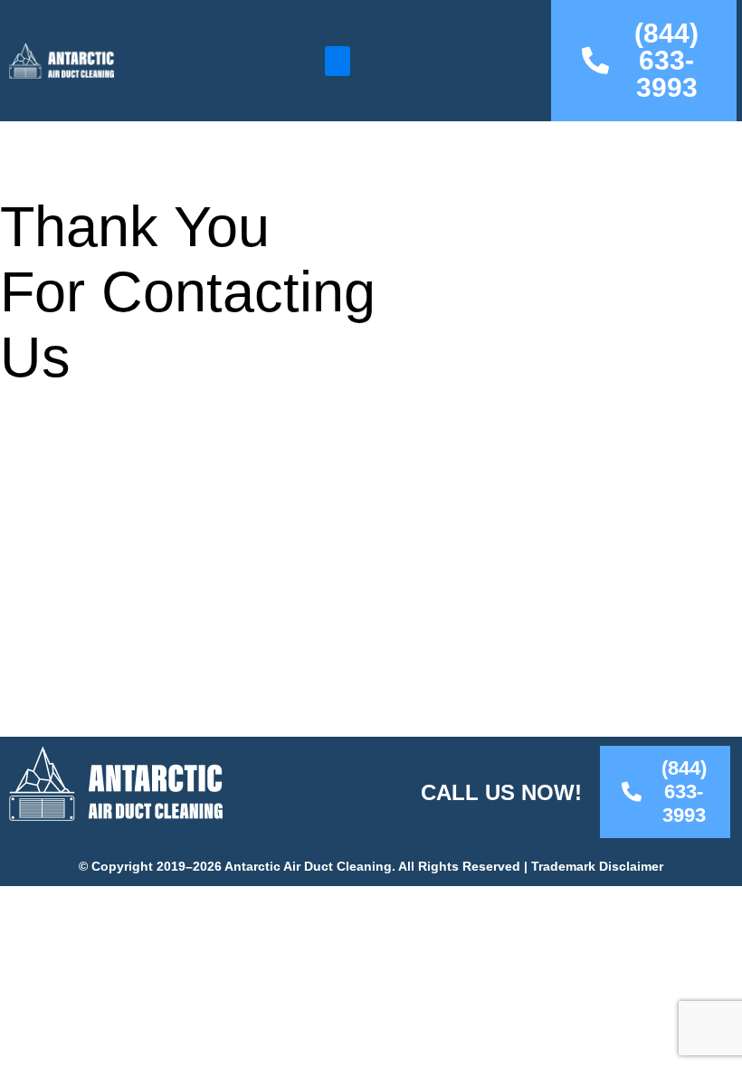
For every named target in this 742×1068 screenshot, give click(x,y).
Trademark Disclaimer (597, 866)
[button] (337, 61)
